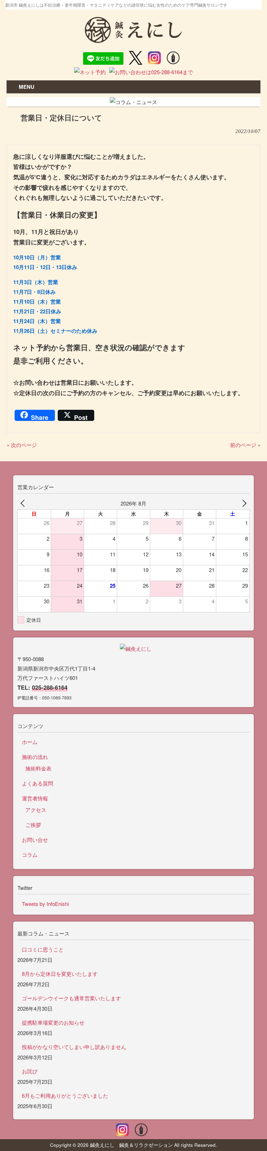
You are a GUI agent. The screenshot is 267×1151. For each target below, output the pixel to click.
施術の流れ (35, 756)
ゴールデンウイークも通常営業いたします (71, 998)
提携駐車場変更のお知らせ (53, 1022)
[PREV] (24, 503)
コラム (30, 854)
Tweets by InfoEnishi (45, 903)
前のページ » (245, 444)
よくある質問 (37, 783)
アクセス (35, 809)
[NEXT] (243, 503)
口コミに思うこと (43, 949)
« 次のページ (22, 444)
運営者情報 (35, 798)
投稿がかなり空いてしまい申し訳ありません (74, 1046)
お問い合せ (35, 839)
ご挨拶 (33, 824)
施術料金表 (38, 768)
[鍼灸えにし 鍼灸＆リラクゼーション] (133, 40)
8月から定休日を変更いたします (60, 973)
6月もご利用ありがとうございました (65, 1095)
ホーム (30, 741)
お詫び (30, 1071)
